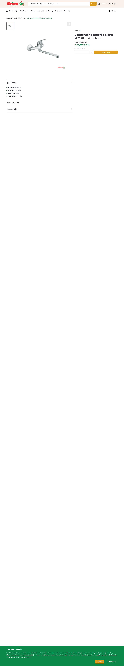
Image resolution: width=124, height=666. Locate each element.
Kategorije (13, 11)
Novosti (40, 11)
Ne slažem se (112, 661)
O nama (58, 11)
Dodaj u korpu (106, 52)
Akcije (32, 11)
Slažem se (100, 661)
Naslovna (24, 11)
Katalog (49, 11)
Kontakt (67, 11)
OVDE (29, 657)
